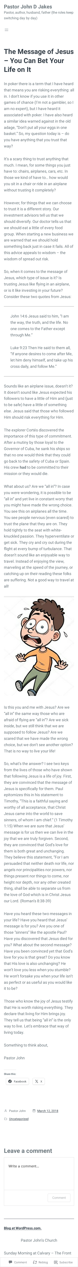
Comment (59, 1197)
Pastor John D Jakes (28, 7)
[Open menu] (6, 29)
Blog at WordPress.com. (23, 1228)
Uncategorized (19, 1119)
